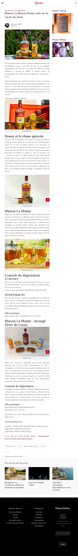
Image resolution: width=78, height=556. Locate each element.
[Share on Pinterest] (47, 125)
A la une (39, 512)
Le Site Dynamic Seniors (15, 523)
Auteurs (15, 515)
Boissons (9, 10)
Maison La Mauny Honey (31, 446)
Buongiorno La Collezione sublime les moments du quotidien (14, 485)
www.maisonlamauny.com (13, 422)
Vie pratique (39, 526)
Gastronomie (20, 10)
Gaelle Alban (17, 24)
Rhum (43, 446)
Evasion (39, 515)
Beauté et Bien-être (39, 523)
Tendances (39, 517)
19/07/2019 (13, 26)
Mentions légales (15, 512)
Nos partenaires (15, 520)
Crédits (15, 517)
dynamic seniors (10, 446)
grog (19, 446)
